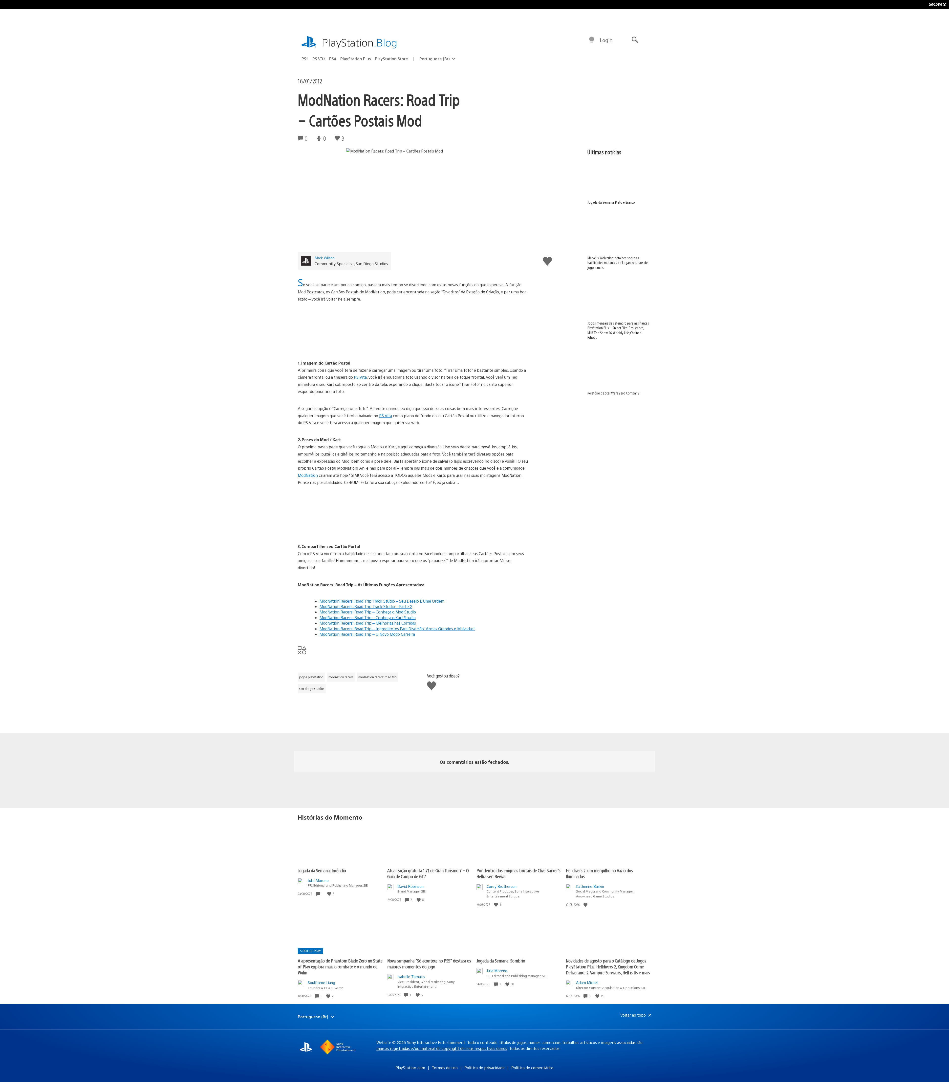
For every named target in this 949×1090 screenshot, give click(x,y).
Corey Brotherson (502, 886)
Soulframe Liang (321, 982)
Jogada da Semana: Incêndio (322, 870)
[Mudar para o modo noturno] (591, 40)
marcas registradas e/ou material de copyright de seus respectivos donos (441, 1048)
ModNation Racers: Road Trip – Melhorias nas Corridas (368, 623)
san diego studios (311, 689)
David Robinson (410, 886)
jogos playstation (311, 677)
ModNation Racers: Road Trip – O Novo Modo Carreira (367, 634)
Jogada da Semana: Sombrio (500, 960)
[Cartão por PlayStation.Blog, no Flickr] (413, 514)
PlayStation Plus (355, 58)
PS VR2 (318, 58)
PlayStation (359, 42)
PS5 (305, 58)
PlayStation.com (410, 1067)
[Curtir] (329, 894)
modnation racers (340, 677)
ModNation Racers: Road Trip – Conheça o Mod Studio (368, 611)
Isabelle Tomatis (411, 976)
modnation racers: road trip (377, 677)
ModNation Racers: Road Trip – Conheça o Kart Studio (368, 617)
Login (606, 40)
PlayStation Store (391, 58)
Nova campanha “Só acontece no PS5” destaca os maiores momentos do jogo (429, 963)
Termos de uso (445, 1067)
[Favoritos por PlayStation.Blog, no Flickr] (413, 331)
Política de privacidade (484, 1067)
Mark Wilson (325, 257)
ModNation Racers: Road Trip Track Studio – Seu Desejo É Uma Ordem (382, 601)
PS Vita (360, 377)
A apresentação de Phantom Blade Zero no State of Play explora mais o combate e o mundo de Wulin (340, 966)
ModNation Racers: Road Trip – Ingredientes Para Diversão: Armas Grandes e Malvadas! (397, 628)
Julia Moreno (318, 880)
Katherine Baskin (590, 886)
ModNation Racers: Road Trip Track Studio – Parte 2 (366, 606)
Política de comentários (532, 1067)
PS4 (332, 58)
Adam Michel (587, 982)
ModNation (308, 475)
